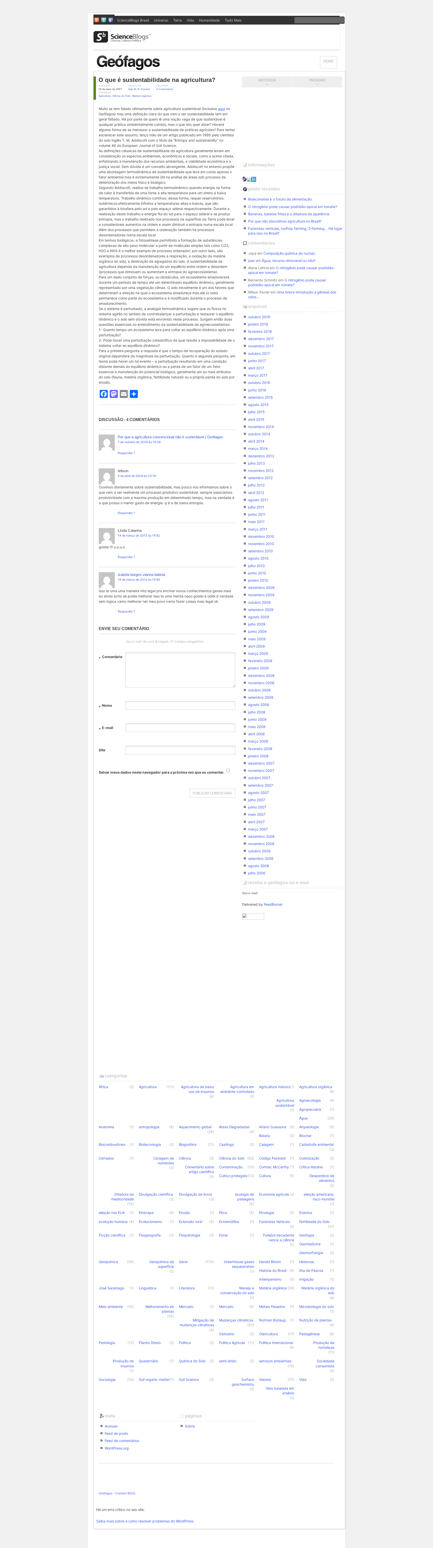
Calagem (266, 1144)
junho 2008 (257, 719)
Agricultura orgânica (315, 1087)
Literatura (187, 1288)
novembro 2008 (261, 683)
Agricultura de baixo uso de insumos (197, 1089)
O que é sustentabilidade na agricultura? (156, 79)
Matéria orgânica (141, 95)
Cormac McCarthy (274, 1167)
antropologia (149, 1127)
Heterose (306, 1262)
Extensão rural (190, 1221)
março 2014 (258, 448)
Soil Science (189, 1379)
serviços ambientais (275, 1361)
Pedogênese (309, 1334)
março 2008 (258, 741)
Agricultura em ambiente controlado (237, 1089)
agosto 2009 (258, 617)
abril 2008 (256, 734)
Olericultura (268, 1334)
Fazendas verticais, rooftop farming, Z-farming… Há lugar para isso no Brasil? (295, 230)
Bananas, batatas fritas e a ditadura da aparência (288, 214)
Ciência (185, 1158)
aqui (221, 109)
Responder (125, 453)
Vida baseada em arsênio (280, 1390)
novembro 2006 (261, 844)
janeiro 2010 (258, 580)
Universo (161, 20)
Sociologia (107, 1379)
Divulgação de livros (195, 1194)
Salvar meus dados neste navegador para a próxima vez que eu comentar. (161, 772)
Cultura (265, 1176)
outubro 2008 (259, 690)
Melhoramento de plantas (159, 1308)
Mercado (186, 1306)
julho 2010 (256, 566)
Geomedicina (309, 1244)
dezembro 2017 (261, 339)
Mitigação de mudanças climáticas (197, 1322)
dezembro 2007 (261, 763)
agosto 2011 (258, 500)
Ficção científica (112, 1235)
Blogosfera (187, 1144)
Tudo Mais (233, 20)
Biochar (305, 1135)
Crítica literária (311, 1167)
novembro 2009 (261, 595)
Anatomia (106, 1127)
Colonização (309, 1158)
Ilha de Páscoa (311, 1270)
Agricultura (104, 95)
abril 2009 (256, 646)
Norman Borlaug (272, 1320)
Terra (177, 20)
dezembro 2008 (261, 675)
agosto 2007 (258, 792)
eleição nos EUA (112, 1212)
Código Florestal (272, 1158)
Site (102, 750)
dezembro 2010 (261, 536)
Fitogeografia (150, 1235)
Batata (264, 1135)
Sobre (190, 1426)
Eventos (305, 1212)
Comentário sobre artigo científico (199, 1169)
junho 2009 (257, 631)
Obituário (226, 1334)
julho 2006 (256, 873)
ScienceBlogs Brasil (133, 20)
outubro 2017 (259, 353)
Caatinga (226, 1144)
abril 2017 (256, 368)
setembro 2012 (260, 478)
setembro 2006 (260, 858)
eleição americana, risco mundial (319, 1196)
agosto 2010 (258, 558)
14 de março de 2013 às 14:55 (139, 579)
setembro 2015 (260, 397)
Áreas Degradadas (234, 1127)
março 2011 (257, 529)
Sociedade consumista (325, 1363)
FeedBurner (273, 904)
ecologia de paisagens (244, 1196)
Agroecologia (310, 1100)
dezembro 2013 (261, 456)
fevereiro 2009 (260, 661)
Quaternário (148, 1361)
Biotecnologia (150, 1144)
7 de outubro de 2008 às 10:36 (139, 442)
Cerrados (106, 1158)
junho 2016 (257, 390)
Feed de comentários (122, 1440)
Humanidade (209, 20)
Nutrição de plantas (315, 1320)
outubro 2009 (259, 602)
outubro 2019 (259, 317)
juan (251, 260)
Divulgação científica (156, 1194)
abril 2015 (256, 419)
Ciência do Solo (121, 95)
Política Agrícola (232, 1342)
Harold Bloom (270, 1262)
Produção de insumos (123, 1363)
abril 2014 (256, 441)
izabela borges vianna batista (141, 574)
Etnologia (266, 1212)
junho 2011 (257, 514)
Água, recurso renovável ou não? (288, 260)
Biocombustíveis (112, 1144)
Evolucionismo (150, 1221)
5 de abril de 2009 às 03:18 (137, 476)
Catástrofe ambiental (316, 1144)
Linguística (147, 1288)
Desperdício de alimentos (321, 1178)
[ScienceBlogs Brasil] (122, 41)
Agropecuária (310, 1109)
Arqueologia (309, 1127)
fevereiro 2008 (260, 749)
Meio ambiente (111, 1306)
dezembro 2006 (261, 836)
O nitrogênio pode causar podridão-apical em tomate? (292, 206)
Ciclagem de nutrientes (163, 1160)
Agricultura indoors (274, 1087)
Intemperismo (270, 1279)
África (103, 1087)
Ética (223, 1212)
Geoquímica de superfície (161, 1264)
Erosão (184, 1212)
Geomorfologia (311, 1253)
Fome (223, 1235)
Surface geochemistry (243, 1381)
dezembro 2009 (261, 587)
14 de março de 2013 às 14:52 (139, 535)
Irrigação (306, 1279)
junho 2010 (257, 573)
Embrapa (146, 1212)
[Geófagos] (146, 69)
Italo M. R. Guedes (139, 89)
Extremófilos (229, 1221)
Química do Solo (192, 1361)
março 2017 (257, 375)
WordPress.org (117, 1448)
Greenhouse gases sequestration (239, 1264)
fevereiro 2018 (260, 331)
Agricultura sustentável (284, 1102)
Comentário (111, 657)
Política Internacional (276, 1342)
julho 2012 (256, 485)
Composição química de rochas (289, 253)
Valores (265, 1379)
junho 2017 (257, 361)
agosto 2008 (258, 704)
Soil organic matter (154, 1379)
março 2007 (258, 829)
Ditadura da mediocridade (122, 1196)
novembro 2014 (261, 427)
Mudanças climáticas (236, 1320)
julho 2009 (256, 624)
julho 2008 (256, 712)
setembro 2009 (260, 609)
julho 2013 (256, 463)
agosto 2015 (258, 404)
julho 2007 (256, 800)
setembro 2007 (260, 785)
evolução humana (113, 1221)
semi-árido (227, 1361)
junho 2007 (257, 807)
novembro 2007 (261, 770)
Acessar (111, 1426)
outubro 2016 (259, 382)
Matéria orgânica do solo (317, 1290)
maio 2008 (257, 727)
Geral (183, 1262)
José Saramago (111, 1288)
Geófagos (105, 1493)
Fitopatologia (189, 1235)
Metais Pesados (272, 1306)
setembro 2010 (260, 551)
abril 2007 (256, 822)
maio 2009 (257, 639)
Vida (190, 20)
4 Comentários (164, 89)
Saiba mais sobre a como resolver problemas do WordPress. (145, 1521)
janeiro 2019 (258, 324)
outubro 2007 (259, 778)
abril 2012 (256, 492)
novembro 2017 (261, 346)
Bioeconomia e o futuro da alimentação (280, 199)
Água (303, 1118)
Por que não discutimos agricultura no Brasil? (284, 221)
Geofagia (306, 1235)
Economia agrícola (274, 1194)
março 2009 (258, 653)
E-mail (106, 728)
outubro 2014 (259, 434)
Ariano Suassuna (272, 1127)
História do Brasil (272, 1270)
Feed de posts (116, 1433)
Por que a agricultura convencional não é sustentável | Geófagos (170, 437)
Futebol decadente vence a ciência (278, 1237)
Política (185, 1342)
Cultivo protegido (233, 1176)
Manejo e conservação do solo (237, 1290)
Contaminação (231, 1167)
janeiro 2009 (258, 668)
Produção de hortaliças (323, 1345)
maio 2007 (256, 814)
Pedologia (107, 1342)
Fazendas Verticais (274, 1221)
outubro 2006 (259, 851)
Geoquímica (108, 1262)
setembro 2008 (260, 697)
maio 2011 (256, 522)
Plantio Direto (150, 1342)
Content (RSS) (125, 1493)
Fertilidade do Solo (314, 1221)
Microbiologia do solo (316, 1306)
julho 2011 (256, 507)
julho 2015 (256, 412)
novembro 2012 (261, 470)
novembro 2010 (261, 544)
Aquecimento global (195, 1127)
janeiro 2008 (258, 756)
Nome (105, 706)
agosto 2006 (258, 866)
